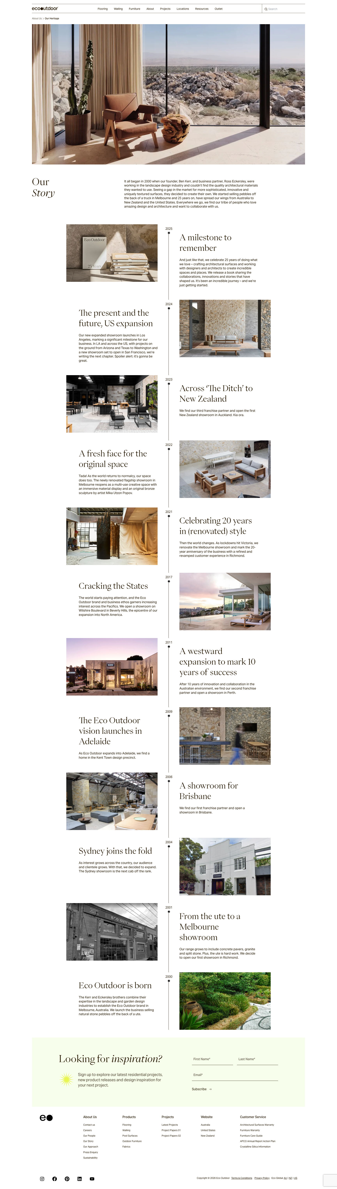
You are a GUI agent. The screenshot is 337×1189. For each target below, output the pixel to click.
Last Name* (247, 1059)
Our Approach (90, 1146)
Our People (89, 1135)
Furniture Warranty (250, 1130)
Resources (201, 9)
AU (285, 1178)
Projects (165, 9)
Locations (183, 9)
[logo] (45, 8)
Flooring (103, 9)
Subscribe (199, 1089)
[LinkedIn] (79, 1179)
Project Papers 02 (171, 1135)
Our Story (88, 1141)
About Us (37, 18)
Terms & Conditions (241, 1178)
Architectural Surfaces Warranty (257, 1124)
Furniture (134, 9)
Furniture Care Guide (251, 1135)
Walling (118, 9)
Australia (205, 1124)
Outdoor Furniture (132, 1141)
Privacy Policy (262, 1178)
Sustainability (90, 1157)
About (150, 9)
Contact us (89, 1124)
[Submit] (266, 10)
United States (208, 1130)
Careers (87, 1130)
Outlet (219, 9)
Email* (198, 1075)
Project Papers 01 (171, 1130)
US (295, 1178)
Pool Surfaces (129, 1135)
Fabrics (126, 1146)
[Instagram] (42, 1179)
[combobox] (283, 8)
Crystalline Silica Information (255, 1146)
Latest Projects (170, 1124)
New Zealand (208, 1135)
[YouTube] (92, 1179)
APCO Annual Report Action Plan (257, 1141)
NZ (290, 1178)
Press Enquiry (90, 1152)
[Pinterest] (67, 1179)
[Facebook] (54, 1179)
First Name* (201, 1059)
